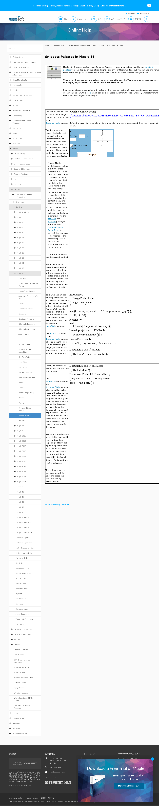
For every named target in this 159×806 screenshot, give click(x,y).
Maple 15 (20, 268)
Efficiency (22, 339)
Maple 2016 (21, 441)
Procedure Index (22, 588)
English (20, 798)
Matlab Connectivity (26, 372)
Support (55, 45)
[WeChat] (69, 782)
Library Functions (22, 568)
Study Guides (17, 138)
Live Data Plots (24, 357)
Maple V (20, 512)
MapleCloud (23, 362)
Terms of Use (51, 802)
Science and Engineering (21, 110)
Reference (16, 143)
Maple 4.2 (20, 502)
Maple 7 (20, 222)
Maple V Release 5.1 (24, 532)
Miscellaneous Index (23, 573)
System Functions (22, 614)
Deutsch (36, 798)
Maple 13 (20, 258)
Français (28, 798)
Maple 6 (20, 217)
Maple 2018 (21, 451)
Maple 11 (20, 248)
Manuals (16, 713)
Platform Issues (20, 683)
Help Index (19, 563)
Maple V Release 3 (24, 212)
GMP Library (19, 655)
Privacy (60, 802)
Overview (22, 278)
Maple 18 (20, 431)
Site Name (19, 604)
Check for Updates (21, 650)
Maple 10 (20, 243)
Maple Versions (20, 672)
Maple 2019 (21, 456)
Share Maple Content (20, 80)
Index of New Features (27, 291)
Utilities (17, 644)
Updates (19, 207)
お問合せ (131, 14)
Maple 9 (20, 232)
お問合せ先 (50, 753)
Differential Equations (27, 324)
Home (48, 45)
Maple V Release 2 (24, 517)
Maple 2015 (21, 436)
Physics (15, 90)
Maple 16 (20, 273)
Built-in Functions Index (24, 548)
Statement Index (22, 609)
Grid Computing (24, 344)
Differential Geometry (27, 329)
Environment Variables (24, 553)
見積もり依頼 (144, 14)
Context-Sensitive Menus (23, 159)
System (15, 148)
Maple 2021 (21, 466)
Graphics (16, 105)
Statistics (22, 421)
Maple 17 (20, 426)
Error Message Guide (22, 164)
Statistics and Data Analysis (23, 95)
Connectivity (17, 115)
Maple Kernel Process (22, 667)
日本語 (43, 798)
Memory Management (27, 377)
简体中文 (51, 798)
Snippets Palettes (25, 415)
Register (19, 594)
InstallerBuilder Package (23, 629)
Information (18, 189)
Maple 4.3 (20, 507)
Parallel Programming (26, 393)
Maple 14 (20, 263)
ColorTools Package (26, 309)
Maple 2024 (21, 482)
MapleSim (16, 728)
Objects (21, 387)
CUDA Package (19, 154)
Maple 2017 (21, 446)
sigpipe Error (19, 688)
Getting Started (18, 57)
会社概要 (13, 753)
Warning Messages (21, 693)
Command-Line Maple (22, 169)
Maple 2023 (21, 477)
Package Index (21, 583)
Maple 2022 (21, 471)
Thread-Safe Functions (24, 619)
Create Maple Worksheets (22, 67)
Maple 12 (20, 253)
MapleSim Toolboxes (20, 733)
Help (15, 179)
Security (17, 639)
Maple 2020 (21, 461)
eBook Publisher (25, 334)
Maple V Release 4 (24, 522)
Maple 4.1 (20, 497)
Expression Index (22, 558)
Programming (17, 100)
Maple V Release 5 (24, 527)
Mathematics (17, 85)
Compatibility (23, 314)
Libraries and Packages (22, 634)
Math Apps (17, 128)
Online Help (65, 45)
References (20, 202)
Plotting (21, 403)
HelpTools (17, 184)
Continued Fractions (26, 319)
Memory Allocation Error (23, 678)
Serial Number (21, 599)
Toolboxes (16, 723)
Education (16, 133)
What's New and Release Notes (24, 62)
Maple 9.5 (20, 238)
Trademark (20, 624)
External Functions (21, 174)
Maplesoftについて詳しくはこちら (20, 785)
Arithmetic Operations (24, 538)
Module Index (21, 578)
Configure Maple (19, 718)
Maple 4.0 (20, 492)
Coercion (22, 304)
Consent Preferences (71, 802)
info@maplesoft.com (57, 772)
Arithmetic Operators (24, 543)
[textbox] (82, 111)
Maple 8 (20, 227)
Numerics (22, 382)
